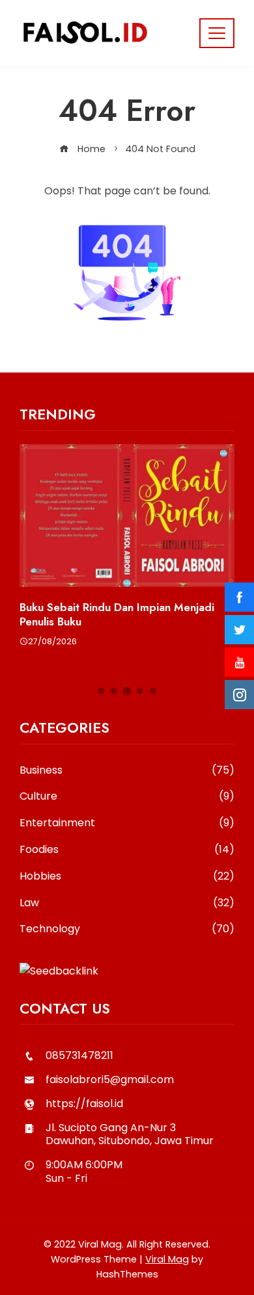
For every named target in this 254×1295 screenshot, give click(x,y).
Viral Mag (167, 1259)
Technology (127, 929)
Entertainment (127, 823)
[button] (101, 691)
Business (127, 771)
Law (127, 903)
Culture (127, 797)
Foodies (127, 850)
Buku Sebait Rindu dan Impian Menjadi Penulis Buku (117, 614)
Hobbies (127, 876)
